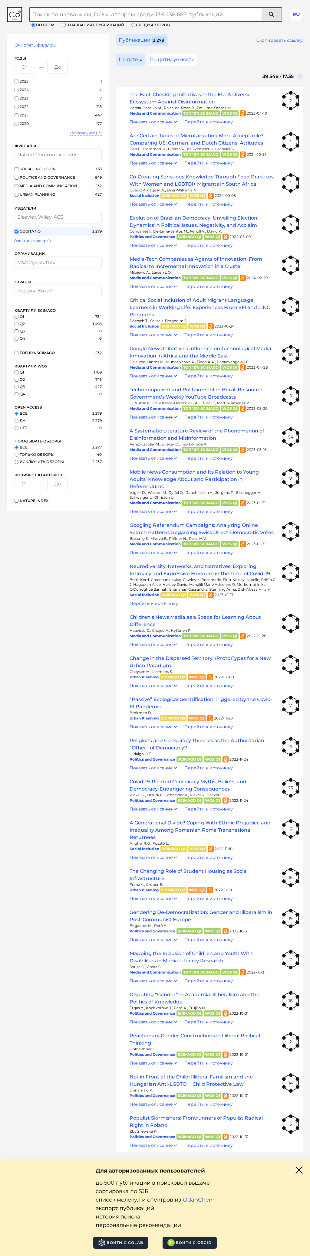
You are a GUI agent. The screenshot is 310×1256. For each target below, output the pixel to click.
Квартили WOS (31, 366)
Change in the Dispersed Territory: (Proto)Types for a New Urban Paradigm (200, 661)
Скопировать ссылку (279, 40)
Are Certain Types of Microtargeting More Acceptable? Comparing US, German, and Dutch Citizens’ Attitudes (196, 139)
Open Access (28, 407)
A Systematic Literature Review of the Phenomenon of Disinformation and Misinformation (197, 434)
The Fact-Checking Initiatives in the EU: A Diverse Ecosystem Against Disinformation (190, 98)
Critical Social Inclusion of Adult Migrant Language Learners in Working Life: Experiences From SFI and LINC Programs (200, 307)
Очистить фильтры (36, 45)
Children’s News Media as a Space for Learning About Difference (195, 620)
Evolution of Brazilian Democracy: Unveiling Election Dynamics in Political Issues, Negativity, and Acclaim (193, 221)
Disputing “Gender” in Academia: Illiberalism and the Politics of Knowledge (194, 998)
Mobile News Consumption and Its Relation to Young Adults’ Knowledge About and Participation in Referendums (194, 479)
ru (296, 14)
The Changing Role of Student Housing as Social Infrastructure (189, 874)
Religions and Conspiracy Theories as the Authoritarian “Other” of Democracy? (197, 744)
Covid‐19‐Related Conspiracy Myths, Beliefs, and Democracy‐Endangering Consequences (188, 785)
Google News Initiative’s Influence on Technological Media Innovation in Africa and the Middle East (200, 352)
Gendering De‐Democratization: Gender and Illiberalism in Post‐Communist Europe (201, 915)
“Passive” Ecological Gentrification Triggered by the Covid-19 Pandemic (201, 703)
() (86, 133)
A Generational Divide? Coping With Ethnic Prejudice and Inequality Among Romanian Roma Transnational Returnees (200, 830)
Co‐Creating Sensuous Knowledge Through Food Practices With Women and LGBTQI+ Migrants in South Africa (202, 180)
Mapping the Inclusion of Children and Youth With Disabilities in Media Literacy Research (191, 957)
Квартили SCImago (35, 310)
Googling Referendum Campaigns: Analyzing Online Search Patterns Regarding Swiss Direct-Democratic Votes (202, 528)
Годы (20, 58)
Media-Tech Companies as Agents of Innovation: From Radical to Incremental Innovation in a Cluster (196, 262)
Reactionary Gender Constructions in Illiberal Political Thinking (195, 1039)
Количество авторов (38, 475)
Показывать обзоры (38, 441)
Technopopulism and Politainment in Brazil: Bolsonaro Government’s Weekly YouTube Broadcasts (196, 393)
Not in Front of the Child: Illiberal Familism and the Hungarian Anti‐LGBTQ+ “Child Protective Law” (191, 1080)
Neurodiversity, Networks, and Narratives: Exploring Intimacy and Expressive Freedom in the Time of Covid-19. (200, 569)
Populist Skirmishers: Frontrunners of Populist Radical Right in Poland (196, 1121)
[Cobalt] (14, 14)
